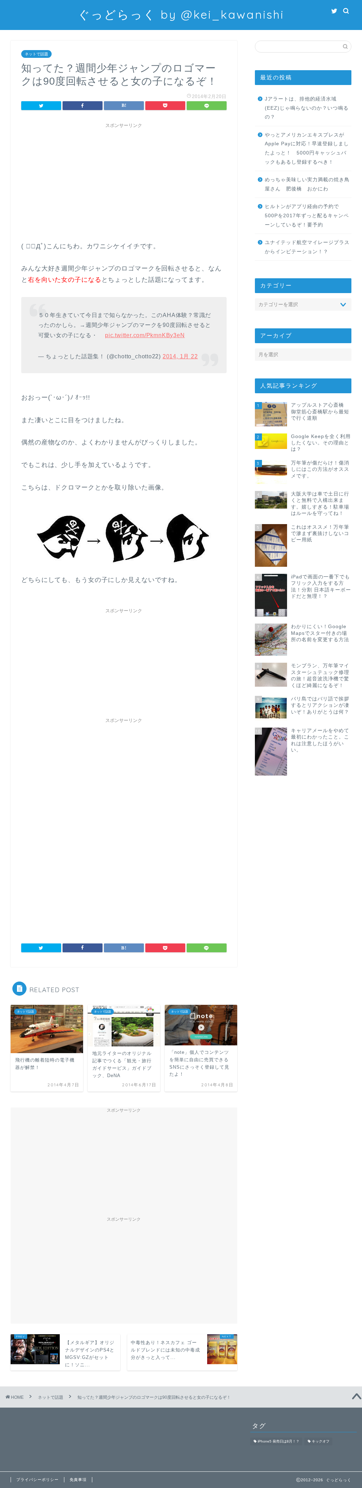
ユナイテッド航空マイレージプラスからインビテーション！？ (307, 247)
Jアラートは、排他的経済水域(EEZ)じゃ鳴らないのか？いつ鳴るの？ (307, 108)
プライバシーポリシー (37, 1479)
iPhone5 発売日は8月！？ (278, 1441)
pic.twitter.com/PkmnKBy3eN (145, 335)
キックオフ (320, 1441)
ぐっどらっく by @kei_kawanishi (181, 14)
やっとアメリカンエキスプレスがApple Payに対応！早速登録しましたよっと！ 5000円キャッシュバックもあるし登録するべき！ (307, 148)
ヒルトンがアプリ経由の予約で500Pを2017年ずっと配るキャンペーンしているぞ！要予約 (307, 215)
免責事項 (78, 1479)
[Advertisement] (124, 181)
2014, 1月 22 (180, 356)
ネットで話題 (36, 54)
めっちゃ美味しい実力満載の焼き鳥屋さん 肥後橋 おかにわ (307, 184)
